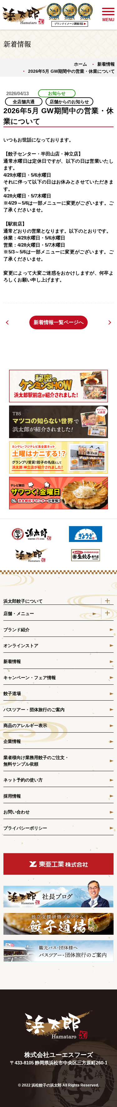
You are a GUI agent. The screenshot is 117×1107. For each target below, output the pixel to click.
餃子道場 (12, 693)
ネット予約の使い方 (23, 779)
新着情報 (106, 64)
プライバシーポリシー (25, 828)
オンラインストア (20, 645)
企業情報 (12, 741)
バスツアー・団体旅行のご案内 (34, 709)
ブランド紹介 (16, 629)
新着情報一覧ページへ (59, 322)
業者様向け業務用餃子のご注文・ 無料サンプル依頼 (36, 761)
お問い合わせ (16, 811)
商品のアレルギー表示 (25, 725)
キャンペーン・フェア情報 (29, 677)
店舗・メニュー (18, 613)
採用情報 (12, 796)
